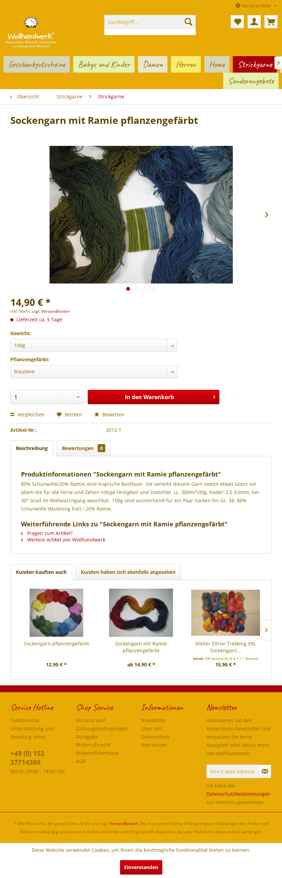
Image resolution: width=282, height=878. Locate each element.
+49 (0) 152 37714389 (27, 758)
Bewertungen (82, 448)
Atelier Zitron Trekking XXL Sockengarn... (225, 647)
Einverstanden (141, 867)
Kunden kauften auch (41, 572)
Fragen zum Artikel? (49, 533)
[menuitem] (150, 25)
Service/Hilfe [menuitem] (256, 5)
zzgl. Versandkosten (51, 311)
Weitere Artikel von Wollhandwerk (65, 539)
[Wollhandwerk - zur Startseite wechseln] (30, 32)
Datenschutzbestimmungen (238, 794)
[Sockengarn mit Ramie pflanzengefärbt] (141, 613)
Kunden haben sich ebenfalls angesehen (128, 572)
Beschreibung (32, 448)
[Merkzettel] (237, 22)
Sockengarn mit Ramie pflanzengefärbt (141, 647)
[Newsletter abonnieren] (264, 771)
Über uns (151, 728)
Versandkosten (123, 823)
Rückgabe (87, 737)
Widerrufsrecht (93, 744)
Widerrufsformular (97, 753)
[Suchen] (188, 22)
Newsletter (153, 720)
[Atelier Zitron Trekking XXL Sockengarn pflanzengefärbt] (225, 613)
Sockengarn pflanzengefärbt (56, 643)
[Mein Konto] (254, 22)
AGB (80, 761)
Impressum (154, 744)
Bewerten (112, 414)
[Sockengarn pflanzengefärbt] (56, 613)
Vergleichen (30, 414)
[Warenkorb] (271, 22)
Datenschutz (155, 737)
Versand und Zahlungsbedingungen (102, 724)
